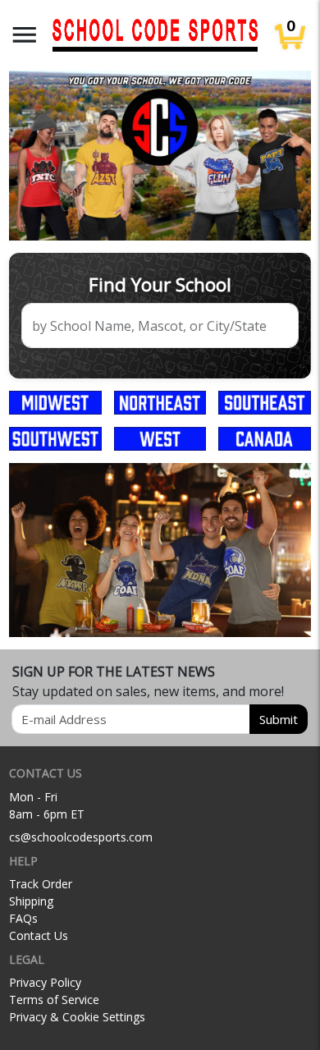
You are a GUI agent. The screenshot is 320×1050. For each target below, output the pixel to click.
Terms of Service (54, 999)
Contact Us (38, 935)
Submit (278, 719)
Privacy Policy (45, 982)
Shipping (31, 901)
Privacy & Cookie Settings (77, 1017)
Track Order (40, 884)
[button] (24, 35)
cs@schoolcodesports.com (81, 837)
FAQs (23, 918)
